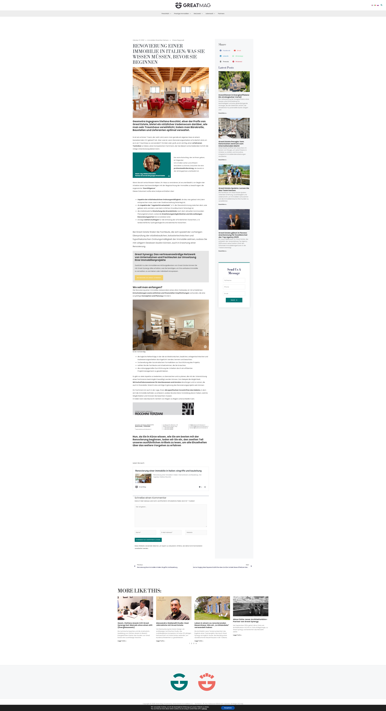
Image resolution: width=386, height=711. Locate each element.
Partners (221, 13)
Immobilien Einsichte (154, 40)
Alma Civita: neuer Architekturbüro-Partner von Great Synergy (250, 620)
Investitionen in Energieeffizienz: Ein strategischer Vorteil (234, 96)
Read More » (223, 113)
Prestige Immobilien (181, 13)
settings (204, 709)
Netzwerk (197, 13)
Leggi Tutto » (122, 641)
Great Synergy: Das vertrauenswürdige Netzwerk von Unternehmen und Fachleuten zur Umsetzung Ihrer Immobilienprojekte (165, 257)
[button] (381, 5)
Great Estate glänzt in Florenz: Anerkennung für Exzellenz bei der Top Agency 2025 (233, 235)
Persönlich (165, 13)
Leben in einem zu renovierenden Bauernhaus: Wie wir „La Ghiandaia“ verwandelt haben (212, 625)
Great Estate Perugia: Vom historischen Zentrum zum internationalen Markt (231, 143)
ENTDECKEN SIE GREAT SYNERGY (149, 277)
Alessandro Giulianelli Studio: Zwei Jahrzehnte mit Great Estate (172, 624)
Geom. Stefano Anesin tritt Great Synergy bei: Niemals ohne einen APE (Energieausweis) (135, 625)
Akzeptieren (228, 708)
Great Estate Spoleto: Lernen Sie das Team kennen (234, 189)
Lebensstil (209, 13)
